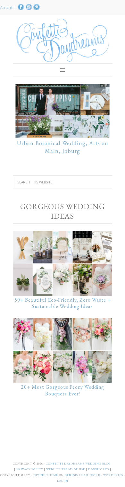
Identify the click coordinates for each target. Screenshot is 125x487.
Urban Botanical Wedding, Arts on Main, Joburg (62, 147)
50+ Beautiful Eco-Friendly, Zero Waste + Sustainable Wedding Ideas (62, 303)
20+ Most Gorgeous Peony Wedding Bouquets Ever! (62, 390)
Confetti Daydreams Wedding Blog (62, 40)
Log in (62, 481)
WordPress (113, 475)
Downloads (99, 469)
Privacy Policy (30, 469)
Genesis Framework (82, 475)
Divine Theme (45, 475)
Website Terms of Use (66, 469)
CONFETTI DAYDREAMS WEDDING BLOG (78, 463)
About (7, 7)
